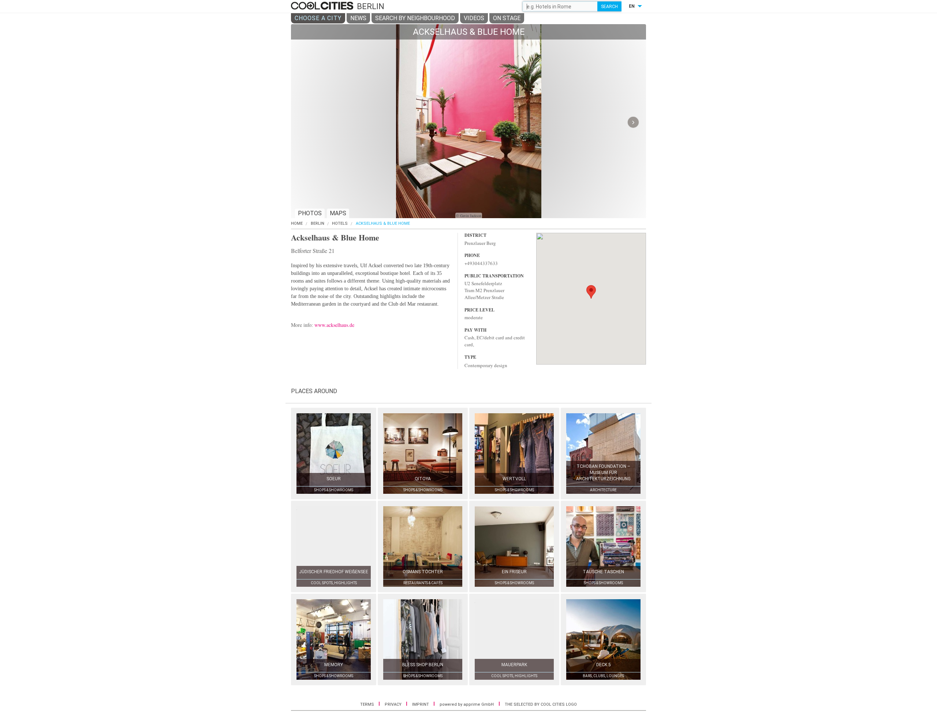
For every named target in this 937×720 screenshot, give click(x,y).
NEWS (358, 18)
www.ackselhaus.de (334, 324)
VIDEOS (474, 18)
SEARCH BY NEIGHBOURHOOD (415, 18)
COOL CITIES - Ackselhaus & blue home (323, 6)
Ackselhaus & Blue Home (383, 223)
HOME (297, 223)
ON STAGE (506, 18)
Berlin (317, 223)
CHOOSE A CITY (318, 18)
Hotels (340, 223)
